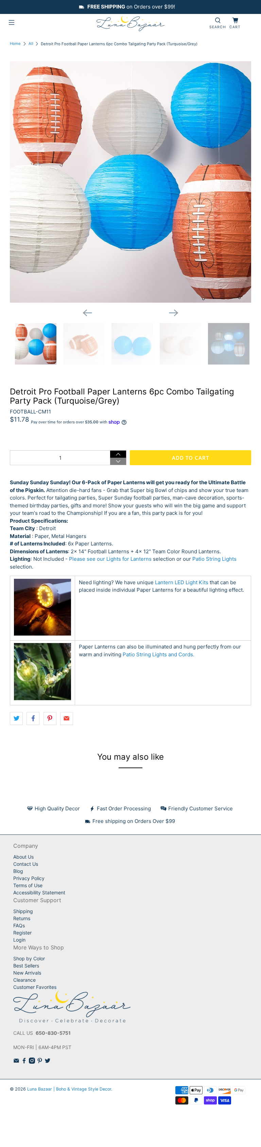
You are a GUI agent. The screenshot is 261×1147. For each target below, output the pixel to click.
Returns (21, 918)
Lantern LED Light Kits (181, 582)
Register (22, 932)
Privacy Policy (29, 878)
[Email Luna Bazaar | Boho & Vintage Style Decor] (16, 1062)
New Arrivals (27, 973)
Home (15, 44)
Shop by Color (29, 958)
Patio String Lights (214, 559)
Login (19, 940)
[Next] (174, 313)
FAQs (19, 925)
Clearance (24, 980)
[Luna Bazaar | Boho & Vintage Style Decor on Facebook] (24, 1062)
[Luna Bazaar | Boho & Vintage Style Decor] (130, 24)
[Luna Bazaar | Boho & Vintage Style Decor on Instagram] (32, 1062)
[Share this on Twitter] (16, 718)
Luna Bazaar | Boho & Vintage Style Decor (69, 1089)
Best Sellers (26, 965)
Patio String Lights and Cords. (158, 654)
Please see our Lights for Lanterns (110, 559)
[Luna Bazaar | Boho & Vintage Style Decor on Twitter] (48, 1062)
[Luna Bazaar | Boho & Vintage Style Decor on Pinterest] (40, 1062)
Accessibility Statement (39, 892)
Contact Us (25, 864)
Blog (18, 871)
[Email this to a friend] (66, 718)
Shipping (23, 911)
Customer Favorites (34, 987)
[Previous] (87, 313)
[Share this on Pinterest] (50, 718)
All (31, 44)
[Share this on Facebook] (33, 718)
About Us (23, 857)
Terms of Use (27, 885)
